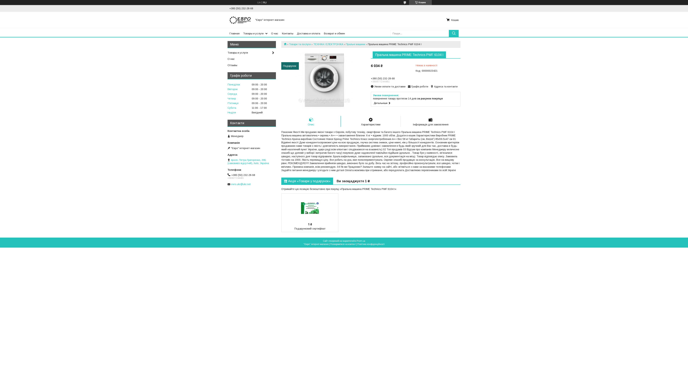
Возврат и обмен (334, 33)
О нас (274, 33)
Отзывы (232, 65)
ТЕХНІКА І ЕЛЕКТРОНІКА (328, 44)
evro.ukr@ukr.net (241, 184)
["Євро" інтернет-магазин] (240, 19)
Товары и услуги (253, 33)
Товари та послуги (300, 44)
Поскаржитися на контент (343, 244)
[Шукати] (454, 33)
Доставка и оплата (308, 33)
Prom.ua (361, 241)
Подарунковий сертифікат (310, 228)
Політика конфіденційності (371, 244)
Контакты (287, 33)
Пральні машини (355, 44)
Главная (234, 33)
